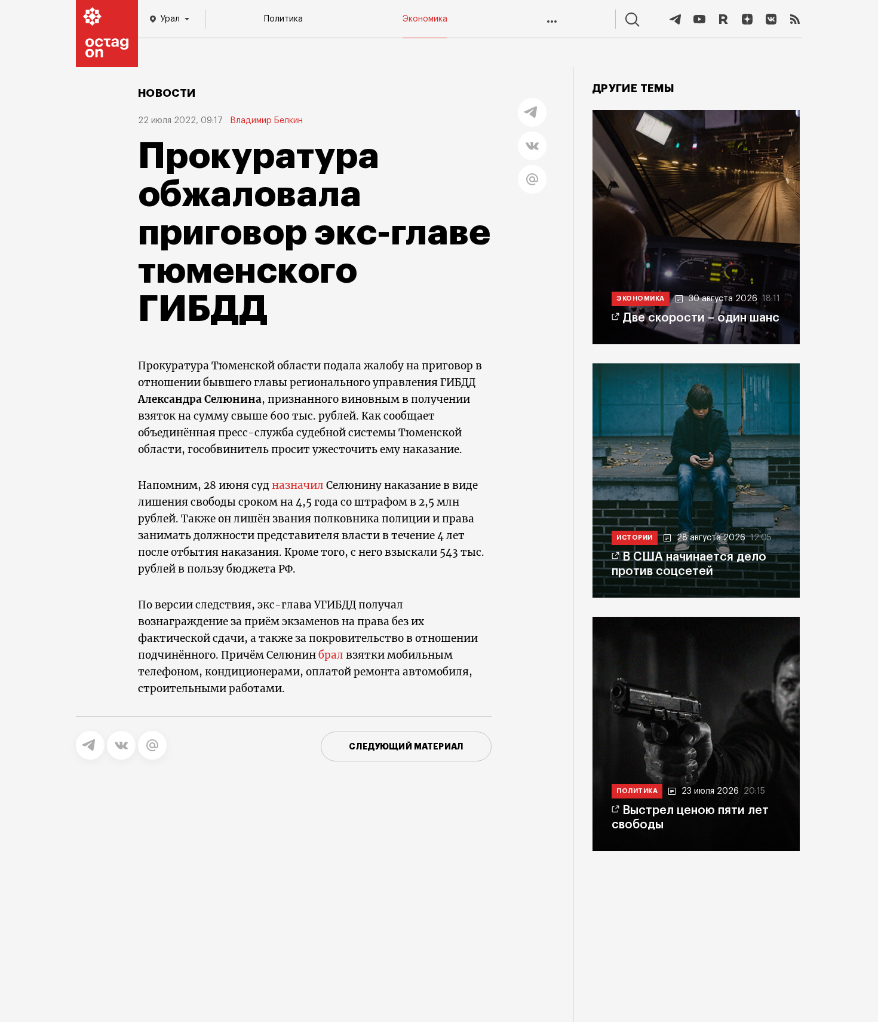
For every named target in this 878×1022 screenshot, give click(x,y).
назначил (298, 485)
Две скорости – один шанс (700, 318)
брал (330, 655)
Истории (634, 537)
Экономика (425, 19)
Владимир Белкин (266, 121)
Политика (283, 19)
